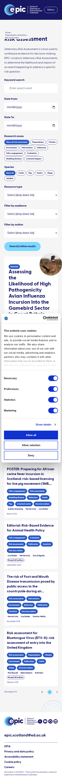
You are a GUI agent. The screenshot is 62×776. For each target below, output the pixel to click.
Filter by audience (15, 205)
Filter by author (13, 224)
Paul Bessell (13, 673)
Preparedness (38, 142)
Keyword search (14, 80)
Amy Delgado (39, 556)
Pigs (30, 173)
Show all (16, 142)
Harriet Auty (31, 509)
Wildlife (9, 179)
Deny (31, 455)
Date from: (11, 99)
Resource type (13, 187)
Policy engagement (14, 153)
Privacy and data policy (19, 751)
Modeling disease (14, 159)
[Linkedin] (55, 721)
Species (9, 167)
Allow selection (31, 445)
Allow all (31, 434)
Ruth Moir (39, 673)
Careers (9, 767)
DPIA (7, 746)
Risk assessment (12, 38)
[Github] (50, 721)
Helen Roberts (26, 673)
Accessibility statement (18, 757)
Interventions (27, 148)
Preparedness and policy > (16, 35)
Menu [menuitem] (50, 9)
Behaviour (41, 148)
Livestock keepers (34, 159)
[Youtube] (44, 721)
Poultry (40, 173)
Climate (52, 142)
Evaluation (32, 153)
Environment (11, 148)
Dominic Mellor (39, 616)
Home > (8, 32)
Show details (43, 424)
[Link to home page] (23, 9)
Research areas (14, 136)
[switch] (53, 389)
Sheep (50, 173)
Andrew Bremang (15, 509)
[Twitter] (40, 721)
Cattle (21, 173)
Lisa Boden (43, 509)
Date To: (9, 117)
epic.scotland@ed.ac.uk (25, 736)
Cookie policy (12, 762)
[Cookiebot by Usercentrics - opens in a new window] (43, 318)
